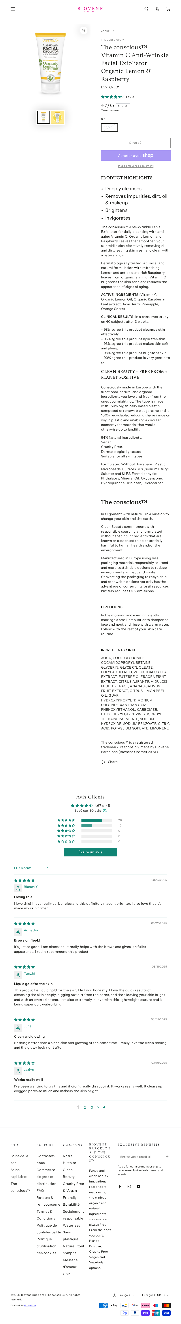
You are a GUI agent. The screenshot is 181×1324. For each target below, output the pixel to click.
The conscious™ (112, 40)
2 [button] (85, 1107)
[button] (146, 9)
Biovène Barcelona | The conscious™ (44, 1294)
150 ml (109, 127)
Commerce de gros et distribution (46, 1177)
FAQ (40, 1190)
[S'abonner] (168, 1156)
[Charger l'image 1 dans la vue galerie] (43, 117)
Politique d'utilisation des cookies (46, 1246)
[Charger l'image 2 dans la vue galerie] (57, 117)
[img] (24, 880)
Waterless (71, 1225)
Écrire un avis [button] (90, 852)
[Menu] (12, 9)
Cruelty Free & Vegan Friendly (73, 1191)
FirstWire (30, 1305)
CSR (66, 1274)
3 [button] (92, 1107)
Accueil (106, 31)
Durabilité (71, 1204)
